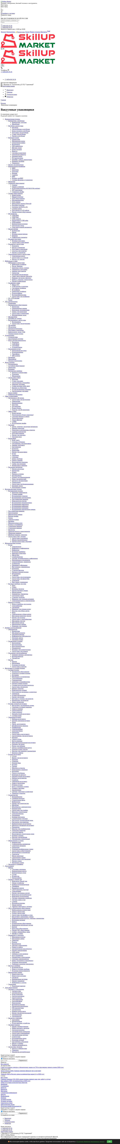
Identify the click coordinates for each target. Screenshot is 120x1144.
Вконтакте (10, 90)
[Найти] (1, 24)
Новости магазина (9, 1058)
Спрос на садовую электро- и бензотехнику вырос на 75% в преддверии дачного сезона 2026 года (32, 1067)
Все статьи (4, 1077)
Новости (3, 1087)
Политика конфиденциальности (11, 1106)
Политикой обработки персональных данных (90, 1141)
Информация (5, 1096)
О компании (5, 1086)
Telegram (9, 92)
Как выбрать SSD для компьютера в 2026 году (15, 1081)
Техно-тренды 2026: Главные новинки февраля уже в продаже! (21, 1071)
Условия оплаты (6, 1099)
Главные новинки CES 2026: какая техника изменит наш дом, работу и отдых (26, 1079)
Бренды (3, 1094)
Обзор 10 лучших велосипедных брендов (14, 1082)
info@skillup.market (9, 86)
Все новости (5, 1064)
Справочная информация (9, 1092)
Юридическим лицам (7, 1104)
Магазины (4, 1091)
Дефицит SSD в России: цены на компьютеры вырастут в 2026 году (22, 1074)
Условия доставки (6, 1101)
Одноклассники (12, 94)
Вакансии (4, 1089)
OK (109, 1141)
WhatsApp (10, 97)
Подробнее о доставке (8, 13)
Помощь (3, 1098)
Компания (4, 1084)
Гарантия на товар (6, 1103)
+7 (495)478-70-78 (6, 26)
